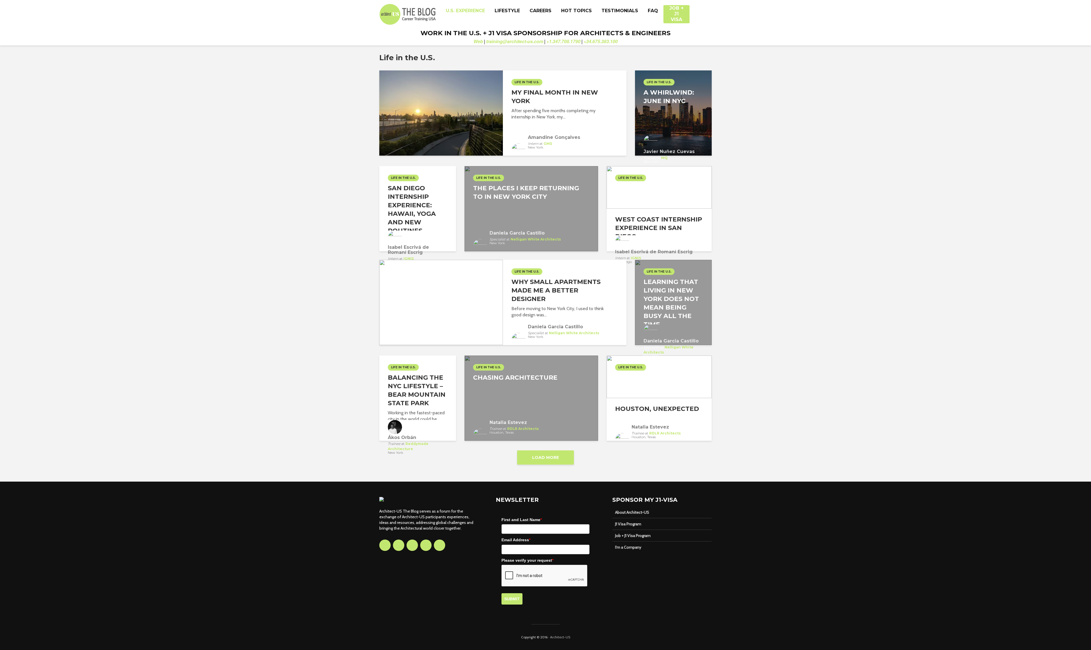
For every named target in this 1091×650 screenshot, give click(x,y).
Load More (545, 457)
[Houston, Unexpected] (659, 376)
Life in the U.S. (527, 82)
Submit (512, 599)
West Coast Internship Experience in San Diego (658, 228)
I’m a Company (628, 547)
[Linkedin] (412, 545)
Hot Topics (576, 10)
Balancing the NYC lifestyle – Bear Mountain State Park (416, 390)
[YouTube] (426, 545)
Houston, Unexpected (657, 409)
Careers (540, 10)
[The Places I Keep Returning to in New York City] (531, 208)
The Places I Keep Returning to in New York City (526, 192)
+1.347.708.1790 (563, 41)
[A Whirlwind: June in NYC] (673, 112)
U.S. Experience (465, 10)
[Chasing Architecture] (531, 397)
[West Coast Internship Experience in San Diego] (659, 187)
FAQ (653, 10)
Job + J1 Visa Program (633, 535)
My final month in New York (554, 97)
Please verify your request (527, 560)
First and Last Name (521, 519)
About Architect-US (632, 512)
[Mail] (439, 545)
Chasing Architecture (515, 377)
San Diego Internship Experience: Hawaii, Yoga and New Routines (412, 209)
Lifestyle (507, 10)
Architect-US (560, 637)
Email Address (515, 540)
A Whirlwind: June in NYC (669, 97)
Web (478, 41)
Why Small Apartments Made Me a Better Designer (556, 290)
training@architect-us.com (514, 41)
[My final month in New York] (441, 112)
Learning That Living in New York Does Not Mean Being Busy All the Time (671, 303)
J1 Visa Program (628, 523)
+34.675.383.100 (601, 41)
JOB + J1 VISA (676, 11)
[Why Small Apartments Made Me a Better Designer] (441, 302)
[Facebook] (385, 545)
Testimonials (619, 10)
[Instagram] (398, 545)
